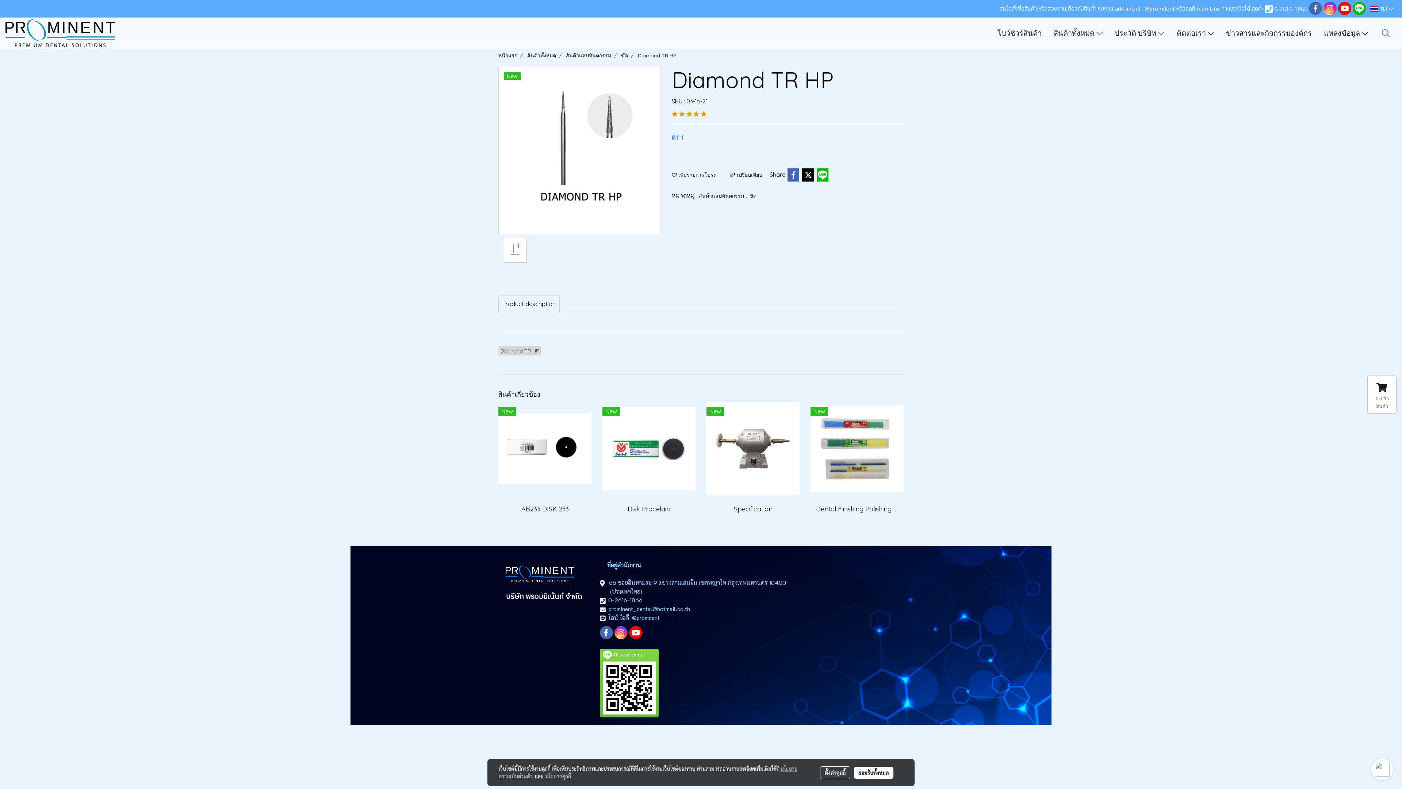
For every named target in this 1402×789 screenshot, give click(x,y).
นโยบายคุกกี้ (558, 776)
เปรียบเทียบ (748, 175)
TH (1383, 8)
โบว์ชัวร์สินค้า (1019, 33)
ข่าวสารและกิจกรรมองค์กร (1269, 33)
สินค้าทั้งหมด (1075, 33)
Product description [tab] (529, 304)
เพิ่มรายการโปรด (697, 175)
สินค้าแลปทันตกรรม (722, 196)
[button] (1386, 33)
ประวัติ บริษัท (1136, 33)
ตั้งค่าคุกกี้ (835, 772)
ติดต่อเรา (1192, 33)
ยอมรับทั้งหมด (873, 772)
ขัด (753, 196)
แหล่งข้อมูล (1343, 33)
